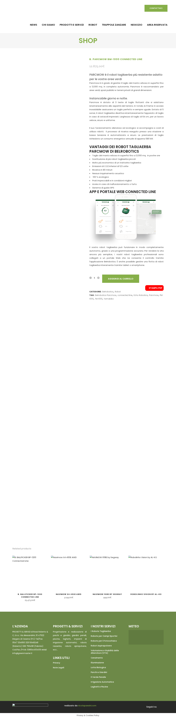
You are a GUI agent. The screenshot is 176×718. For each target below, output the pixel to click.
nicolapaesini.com (87, 705)
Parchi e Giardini (99, 672)
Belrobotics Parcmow (105, 295)
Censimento (97, 658)
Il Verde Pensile (98, 677)
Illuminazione (97, 662)
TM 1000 (98, 298)
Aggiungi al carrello (120, 278)
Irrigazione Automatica (102, 682)
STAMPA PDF (155, 288)
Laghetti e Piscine (99, 686)
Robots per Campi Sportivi (104, 636)
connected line (125, 295)
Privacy (56, 663)
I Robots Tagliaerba (101, 631)
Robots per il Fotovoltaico (104, 641)
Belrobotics (107, 291)
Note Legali (58, 667)
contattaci (156, 8)
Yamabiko (109, 298)
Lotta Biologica (98, 667)
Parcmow (153, 295)
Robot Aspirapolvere (101, 645)
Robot (118, 291)
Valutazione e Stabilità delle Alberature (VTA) (105, 651)
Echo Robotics (141, 295)
